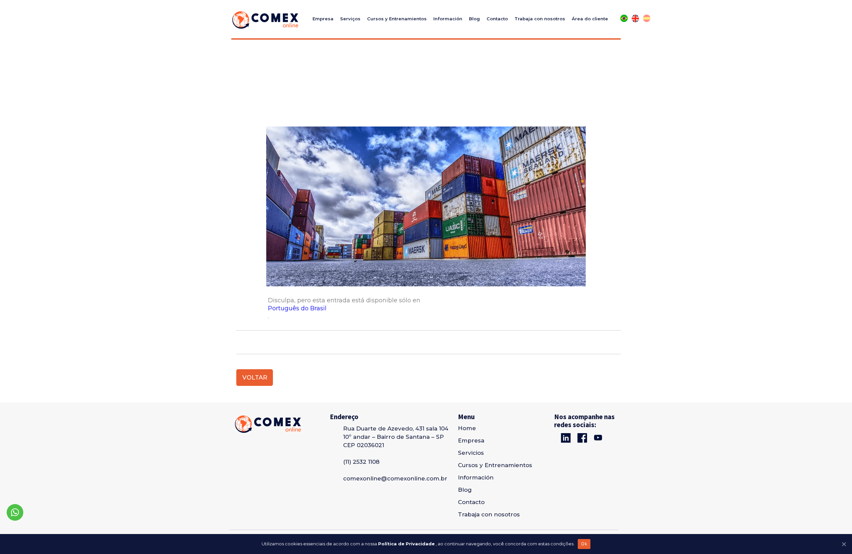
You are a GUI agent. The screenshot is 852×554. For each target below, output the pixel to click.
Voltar (254, 377)
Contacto (497, 18)
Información (447, 18)
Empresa (323, 18)
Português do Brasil (297, 308)
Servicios (471, 452)
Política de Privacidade (406, 543)
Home (467, 428)
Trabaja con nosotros (540, 18)
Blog (474, 18)
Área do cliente (590, 18)
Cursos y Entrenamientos (397, 18)
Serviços (350, 18)
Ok (584, 543)
